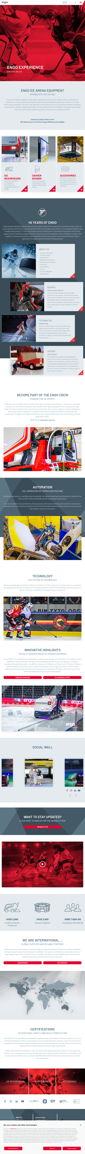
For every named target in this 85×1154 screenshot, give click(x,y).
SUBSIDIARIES (23, 963)
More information (13, 1148)
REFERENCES (62, 963)
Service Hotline (65, 2)
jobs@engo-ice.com (47, 420)
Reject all (52, 1148)
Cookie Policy (40, 1120)
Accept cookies (71, 1148)
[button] (81, 1125)
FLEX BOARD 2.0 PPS (62, 677)
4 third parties (13, 1128)
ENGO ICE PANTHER (23, 677)
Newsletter (42, 827)
